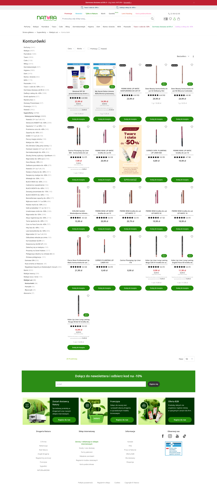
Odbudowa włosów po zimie (38, 237)
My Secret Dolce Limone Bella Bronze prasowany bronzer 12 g (104, 92)
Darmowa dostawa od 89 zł (36, 90)
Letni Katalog (127, 13)
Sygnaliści (43, 466)
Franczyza (43, 462)
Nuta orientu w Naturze (35, 264)
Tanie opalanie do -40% (37, 221)
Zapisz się (154, 384)
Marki (103, 13)
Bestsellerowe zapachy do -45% (40, 198)
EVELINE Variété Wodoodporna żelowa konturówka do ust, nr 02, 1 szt (78, 212)
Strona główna (28, 32)
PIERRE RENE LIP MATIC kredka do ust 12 (104, 212)
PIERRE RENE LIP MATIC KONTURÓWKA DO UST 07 (130, 89)
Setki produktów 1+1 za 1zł (38, 208)
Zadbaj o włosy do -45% (35, 93)
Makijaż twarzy (31, 273)
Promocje (68, 13)
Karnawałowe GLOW (35, 241)
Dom (28, 73)
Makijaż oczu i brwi (33, 277)
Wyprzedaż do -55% (36, 214)
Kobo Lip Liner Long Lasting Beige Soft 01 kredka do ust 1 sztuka (156, 261)
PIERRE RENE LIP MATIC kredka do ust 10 (182, 151)
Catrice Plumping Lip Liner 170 (130, 261)
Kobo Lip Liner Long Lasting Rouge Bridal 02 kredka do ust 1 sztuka (79, 320)
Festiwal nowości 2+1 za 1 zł (38, 149)
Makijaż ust (53, 32)
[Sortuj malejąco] (193, 56)
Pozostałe (30, 83)
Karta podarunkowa (143, 13)
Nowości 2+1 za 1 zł (35, 119)
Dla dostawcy (130, 458)
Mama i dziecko (32, 77)
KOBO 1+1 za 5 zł (34, 136)
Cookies (117, 483)
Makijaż (29, 51)
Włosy (28, 64)
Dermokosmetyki (32, 67)
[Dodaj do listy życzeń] (88, 67)
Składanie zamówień (87, 456)
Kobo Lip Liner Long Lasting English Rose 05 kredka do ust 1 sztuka (182, 261)
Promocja (93, 49)
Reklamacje (43, 446)
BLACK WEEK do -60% (36, 182)
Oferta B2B (130, 454)
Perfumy (29, 47)
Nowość (29, 110)
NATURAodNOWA (43, 470)
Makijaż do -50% (34, 142)
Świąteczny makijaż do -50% (38, 175)
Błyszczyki (30, 290)
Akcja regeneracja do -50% (38, 218)
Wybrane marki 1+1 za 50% (38, 201)
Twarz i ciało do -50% (34, 87)
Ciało (28, 60)
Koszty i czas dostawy (87, 448)
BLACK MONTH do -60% (37, 188)
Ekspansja (130, 462)
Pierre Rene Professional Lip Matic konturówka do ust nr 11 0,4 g (78, 261)
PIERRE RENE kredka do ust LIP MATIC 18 (182, 212)
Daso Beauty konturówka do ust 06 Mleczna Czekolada (182, 89)
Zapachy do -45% (34, 132)
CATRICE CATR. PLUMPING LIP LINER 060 (156, 151)
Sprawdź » (127, 2)
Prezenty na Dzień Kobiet (38, 250)
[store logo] (47, 18)
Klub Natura (43, 450)
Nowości (78, 13)
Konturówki (65, 32)
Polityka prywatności (85, 483)
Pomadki (29, 287)
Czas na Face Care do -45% (38, 224)
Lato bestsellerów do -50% (38, 231)
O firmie (43, 442)
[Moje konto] (174, 19)
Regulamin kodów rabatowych (87, 460)
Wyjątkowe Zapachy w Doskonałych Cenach (43, 267)
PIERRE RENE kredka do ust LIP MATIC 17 (130, 212)
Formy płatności (87, 452)
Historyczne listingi (35, 116)
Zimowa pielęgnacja (36, 257)
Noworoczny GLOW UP (36, 244)
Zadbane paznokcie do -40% (38, 165)
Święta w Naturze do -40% (38, 172)
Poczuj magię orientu (36, 139)
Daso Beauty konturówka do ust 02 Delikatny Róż (156, 89)
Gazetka (113, 13)
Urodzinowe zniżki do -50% (38, 211)
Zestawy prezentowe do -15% (39, 191)
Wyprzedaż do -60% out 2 (37, 159)
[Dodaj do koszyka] (78, 119)
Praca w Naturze (130, 450)
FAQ (130, 446)
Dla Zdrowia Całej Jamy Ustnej (39, 146)
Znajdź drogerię (43, 454)
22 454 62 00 (175, 14)
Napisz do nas (64, 420)
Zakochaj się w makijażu (37, 247)
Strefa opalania (31, 96)
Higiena (29, 70)
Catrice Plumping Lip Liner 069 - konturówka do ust (78, 151)
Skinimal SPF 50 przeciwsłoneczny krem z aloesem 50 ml (78, 92)
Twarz (28, 57)
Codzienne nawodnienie (37, 185)
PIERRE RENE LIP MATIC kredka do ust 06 (104, 151)
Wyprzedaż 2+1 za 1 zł (36, 234)
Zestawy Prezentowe (33, 103)
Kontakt (130, 442)
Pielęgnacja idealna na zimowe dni (40, 254)
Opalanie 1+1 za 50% (36, 126)
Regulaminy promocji (43, 458)
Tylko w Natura (92, 13)
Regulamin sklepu (103, 483)
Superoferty (41, 32)
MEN (28, 80)
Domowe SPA (32, 260)
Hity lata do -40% (35, 228)
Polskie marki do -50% (36, 205)
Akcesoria (29, 293)
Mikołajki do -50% (35, 178)
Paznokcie (30, 54)
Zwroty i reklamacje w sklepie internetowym (86, 443)
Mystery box (29, 100)
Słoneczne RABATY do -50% (38, 123)
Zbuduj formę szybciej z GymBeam (40, 155)
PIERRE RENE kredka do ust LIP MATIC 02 (156, 212)
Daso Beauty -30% (34, 162)
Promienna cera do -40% (37, 129)
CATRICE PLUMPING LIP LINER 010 (104, 261)
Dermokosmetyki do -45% (37, 152)
